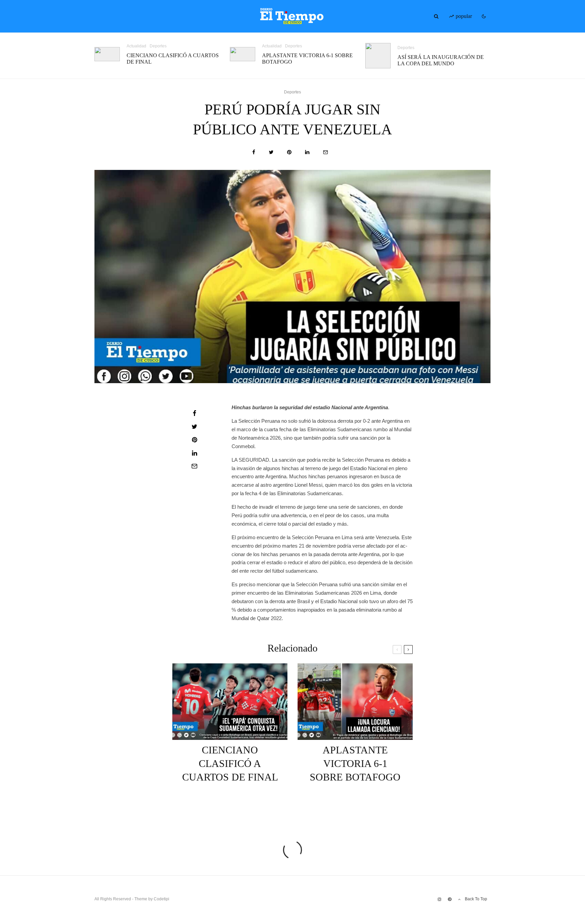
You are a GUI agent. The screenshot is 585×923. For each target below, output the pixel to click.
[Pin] (289, 152)
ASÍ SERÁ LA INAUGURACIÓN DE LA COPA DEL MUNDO (440, 60)
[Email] (325, 152)
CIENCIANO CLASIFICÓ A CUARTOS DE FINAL (173, 58)
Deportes (158, 46)
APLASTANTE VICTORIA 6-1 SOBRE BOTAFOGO (307, 58)
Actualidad (136, 46)
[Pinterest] (450, 899)
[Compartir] (253, 152)
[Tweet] (271, 152)
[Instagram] (439, 899)
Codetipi (161, 899)
